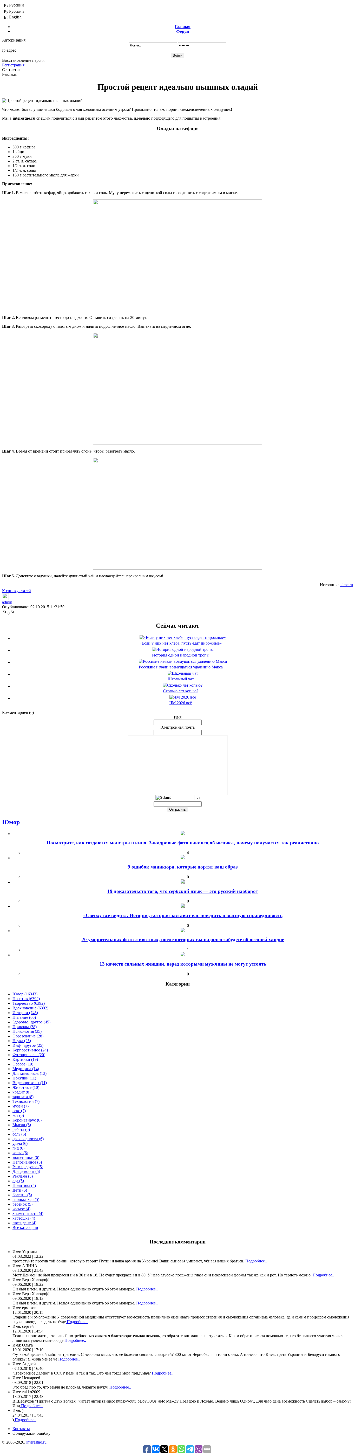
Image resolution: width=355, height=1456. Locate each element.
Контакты (21, 1428)
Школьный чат (181, 679)
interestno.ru (36, 1442)
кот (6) (18, 1115)
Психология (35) (27, 1031)
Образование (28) (27, 1036)
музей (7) (20, 1106)
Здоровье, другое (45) (31, 1022)
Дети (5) (19, 1190)
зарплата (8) (23, 1097)
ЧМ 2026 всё (180, 703)
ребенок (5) (22, 1204)
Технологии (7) (26, 1101)
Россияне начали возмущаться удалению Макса (181, 667)
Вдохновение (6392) (30, 1008)
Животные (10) (25, 1087)
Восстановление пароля (23, 60)
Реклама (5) (22, 1176)
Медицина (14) (25, 1069)
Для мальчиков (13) (29, 1073)
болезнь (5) (22, 1195)
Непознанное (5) (27, 1162)
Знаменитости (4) (27, 1213)
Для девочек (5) (26, 1171)
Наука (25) (21, 1040)
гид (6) (18, 1148)
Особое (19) (22, 1064)
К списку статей (16, 591)
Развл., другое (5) (27, 1167)
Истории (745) (25, 1012)
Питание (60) (24, 1017)
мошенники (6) (25, 1157)
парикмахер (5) (25, 1199)
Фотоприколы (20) (28, 1054)
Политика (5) (24, 1185)
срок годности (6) (28, 1139)
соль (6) (19, 1134)
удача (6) (20, 1143)
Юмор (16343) (24, 994)
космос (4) (21, 1209)
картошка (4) (23, 1218)
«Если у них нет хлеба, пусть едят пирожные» (181, 643)
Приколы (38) (24, 1026)
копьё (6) (20, 1153)
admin (7, 602)
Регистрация (13, 65)
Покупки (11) (24, 1078)
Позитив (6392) (26, 998)
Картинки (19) (25, 1059)
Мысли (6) (21, 1125)
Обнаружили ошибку (31, 1433)
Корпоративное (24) (30, 1050)
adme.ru (346, 585)
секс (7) (19, 1111)
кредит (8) (21, 1092)
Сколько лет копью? (180, 691)
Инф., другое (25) (27, 1045)
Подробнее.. (255, 1261)
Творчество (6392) (28, 1003)
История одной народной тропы (180, 655)
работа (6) (21, 1129)
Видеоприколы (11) (29, 1083)
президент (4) (24, 1223)
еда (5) (18, 1181)
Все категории (25, 1227)
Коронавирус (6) (27, 1120)
